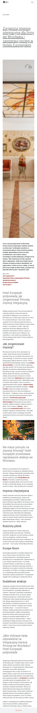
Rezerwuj (19, 710)
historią (20, 406)
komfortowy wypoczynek (18, 397)
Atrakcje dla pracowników (10, 282)
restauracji (22, 678)
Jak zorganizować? (8, 276)
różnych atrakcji (28, 384)
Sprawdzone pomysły (9, 280)
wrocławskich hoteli (17, 408)
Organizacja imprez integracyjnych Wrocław (16, 278)
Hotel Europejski (7, 402)
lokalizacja (18, 378)
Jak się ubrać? (7, 285)
